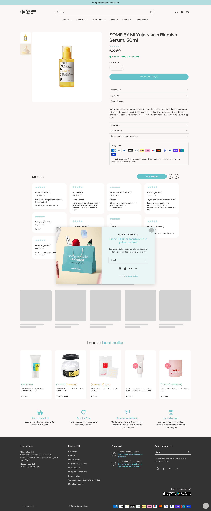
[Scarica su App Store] (169, 494)
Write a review (151, 176)
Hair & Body (97, 19)
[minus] (112, 67)
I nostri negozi (74, 460)
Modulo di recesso (76, 484)
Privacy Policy (74, 468)
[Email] (176, 468)
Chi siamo (72, 451)
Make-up (81, 19)
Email (158, 452)
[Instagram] (157, 468)
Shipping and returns (77, 472)
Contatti (71, 455)
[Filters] (170, 176)
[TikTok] (164, 468)
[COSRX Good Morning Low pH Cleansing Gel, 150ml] (36, 366)
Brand (112, 19)
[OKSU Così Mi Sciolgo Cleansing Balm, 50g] (175, 366)
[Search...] (151, 12)
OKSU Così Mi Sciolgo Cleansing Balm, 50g (175, 389)
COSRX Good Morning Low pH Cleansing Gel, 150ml (32, 389)
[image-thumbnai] (25, 37)
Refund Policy (74, 476)
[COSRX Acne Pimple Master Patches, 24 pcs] (105, 366)
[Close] (151, 230)
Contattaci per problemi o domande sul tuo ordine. (130, 465)
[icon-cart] (187, 12)
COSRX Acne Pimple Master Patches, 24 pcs (105, 389)
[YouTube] (170, 468)
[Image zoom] (67, 67)
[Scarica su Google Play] (184, 494)
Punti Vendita (142, 19)
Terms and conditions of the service (84, 480)
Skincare (65, 19)
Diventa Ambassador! (77, 464)
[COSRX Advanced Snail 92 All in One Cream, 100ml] (70, 366)
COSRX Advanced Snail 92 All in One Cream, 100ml (69, 389)
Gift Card (126, 19)
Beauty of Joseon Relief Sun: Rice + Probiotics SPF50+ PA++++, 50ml (139, 389)
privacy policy (132, 276)
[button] (149, 77)
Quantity (114, 62)
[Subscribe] (188, 452)
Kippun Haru (82, 506)
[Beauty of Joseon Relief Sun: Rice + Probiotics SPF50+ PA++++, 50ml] (140, 366)
